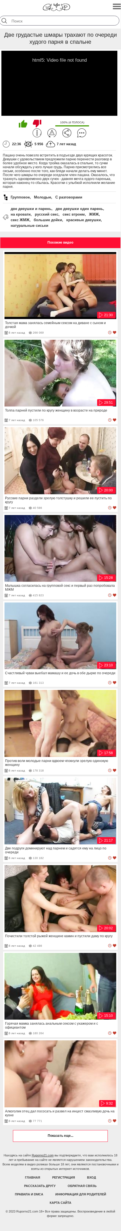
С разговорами (68, 197)
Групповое (20, 197)
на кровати (21, 214)
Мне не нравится (37, 123)
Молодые (42, 197)
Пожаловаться (52, 132)
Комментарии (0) (82, 132)
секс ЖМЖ (20, 220)
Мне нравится (23, 123)
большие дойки (48, 220)
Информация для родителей (80, 1194)
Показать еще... (60, 1136)
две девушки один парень (79, 209)
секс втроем (74, 214)
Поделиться (67, 132)
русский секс (46, 214)
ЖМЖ (94, 214)
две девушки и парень (31, 209)
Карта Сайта (60, 1202)
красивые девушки (83, 220)
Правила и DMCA (29, 1194)
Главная (32, 1177)
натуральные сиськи (29, 225)
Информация (37, 132)
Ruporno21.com (43, 1155)
